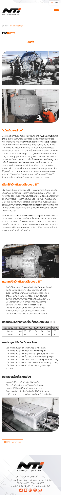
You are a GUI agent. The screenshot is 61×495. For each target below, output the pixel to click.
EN (56, 2)
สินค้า (4, 25)
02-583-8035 (23, 483)
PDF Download (14, 441)
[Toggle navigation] (56, 11)
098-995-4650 (37, 483)
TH (51, 2)
